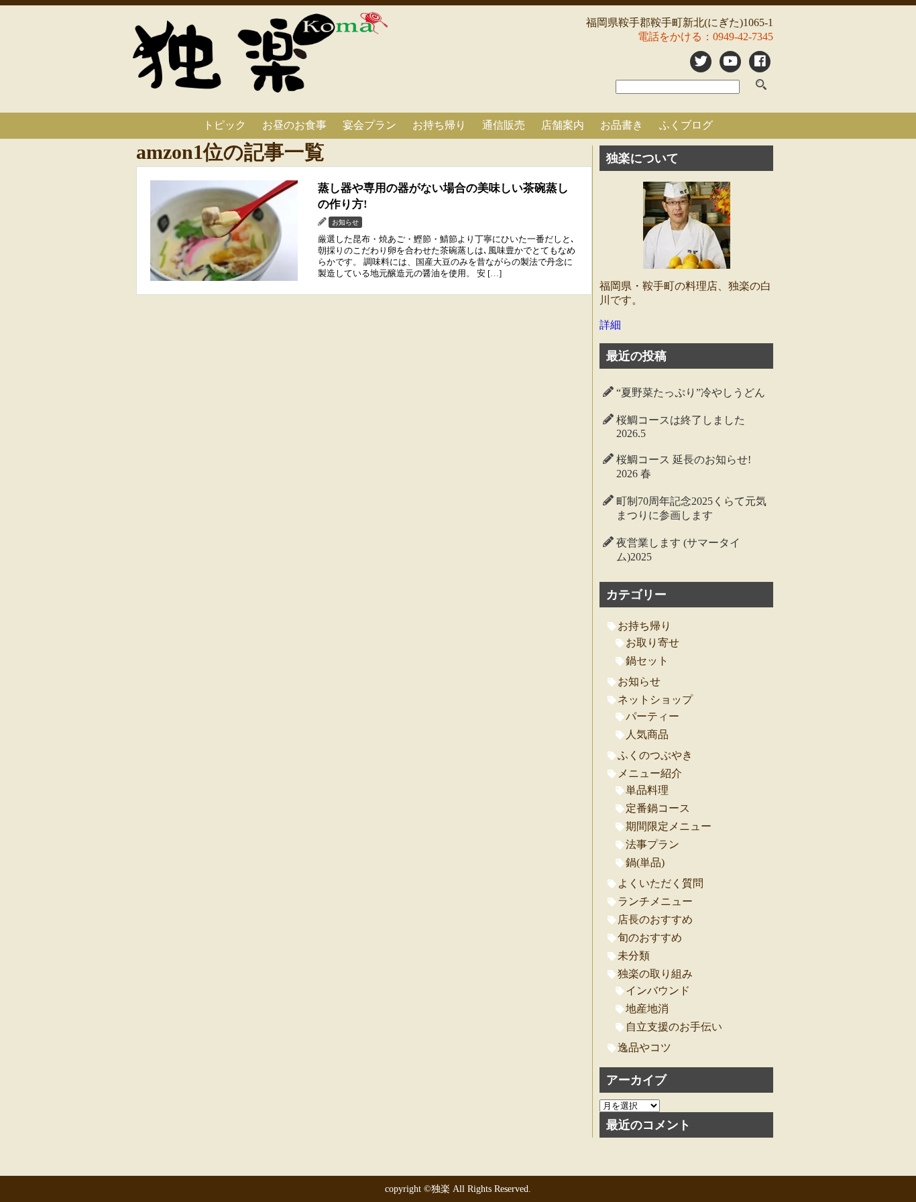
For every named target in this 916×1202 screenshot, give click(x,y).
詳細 (610, 324)
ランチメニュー (655, 901)
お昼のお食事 (294, 125)
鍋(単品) (645, 862)
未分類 (634, 955)
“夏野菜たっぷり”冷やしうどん (690, 392)
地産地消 (647, 1008)
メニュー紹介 (650, 773)
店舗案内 (562, 125)
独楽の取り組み (655, 973)
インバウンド (658, 990)
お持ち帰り (439, 125)
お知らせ (639, 681)
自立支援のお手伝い (674, 1026)
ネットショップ (655, 699)
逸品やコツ (644, 1047)
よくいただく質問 (660, 883)
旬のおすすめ (650, 937)
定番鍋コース (658, 808)
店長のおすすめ (655, 919)
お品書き (621, 125)
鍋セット (647, 660)
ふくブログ (686, 125)
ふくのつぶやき (655, 755)
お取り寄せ (652, 642)
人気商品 (647, 734)
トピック (224, 125)
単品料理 (647, 790)
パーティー (652, 716)
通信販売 (503, 125)
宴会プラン (369, 125)
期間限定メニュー (668, 826)
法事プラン (652, 844)
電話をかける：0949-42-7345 (705, 36)
